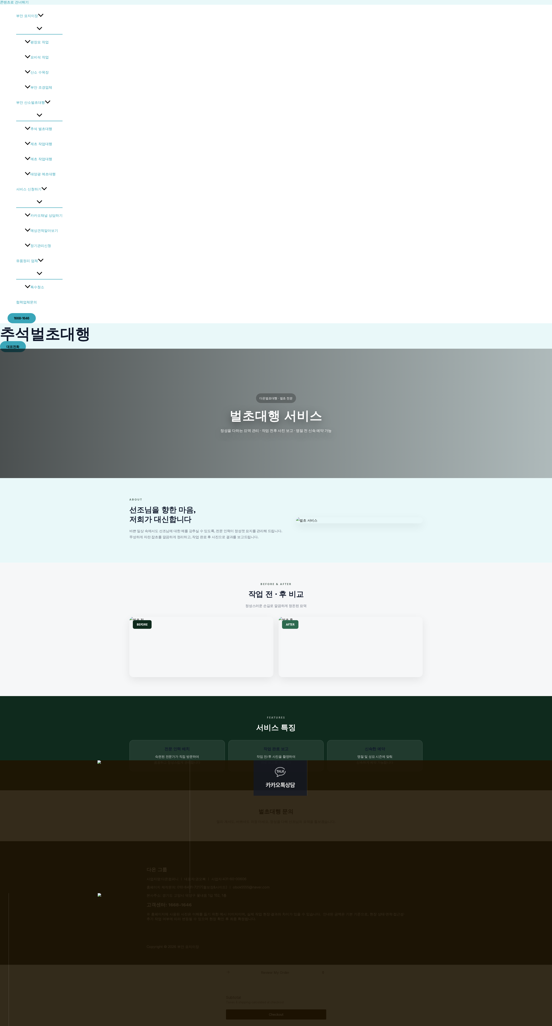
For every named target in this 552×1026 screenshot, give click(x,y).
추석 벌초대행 (41, 129)
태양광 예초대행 (43, 174)
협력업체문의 (26, 302)
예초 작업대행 (41, 159)
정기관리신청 (40, 245)
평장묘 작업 (39, 42)
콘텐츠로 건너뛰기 (14, 2)
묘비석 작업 (39, 57)
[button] (41, 15)
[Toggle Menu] (39, 28)
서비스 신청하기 (28, 189)
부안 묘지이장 (27, 16)
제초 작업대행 (41, 144)
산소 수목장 (39, 72)
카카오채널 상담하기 (46, 215)
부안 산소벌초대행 (30, 102)
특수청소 (37, 287)
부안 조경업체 (41, 87)
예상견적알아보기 (44, 230)
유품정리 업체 (27, 261)
